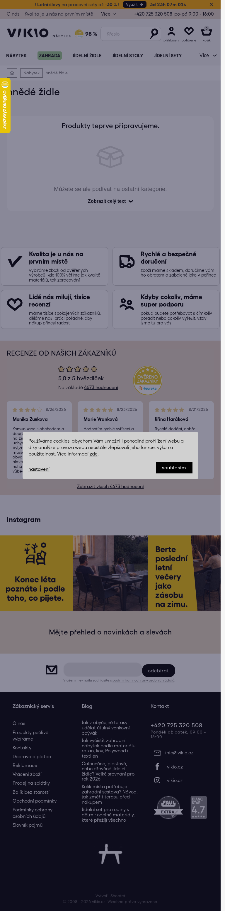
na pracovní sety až (77, 4)
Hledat (154, 34)
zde (94, 453)
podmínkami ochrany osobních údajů (143, 680)
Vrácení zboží (27, 774)
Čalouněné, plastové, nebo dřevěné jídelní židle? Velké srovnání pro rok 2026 (108, 771)
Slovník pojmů (27, 825)
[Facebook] (179, 766)
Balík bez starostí (31, 792)
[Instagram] (179, 780)
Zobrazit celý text (107, 201)
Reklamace (25, 765)
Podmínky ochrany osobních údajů (32, 813)
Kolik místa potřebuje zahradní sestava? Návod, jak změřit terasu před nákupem (110, 794)
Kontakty (22, 747)
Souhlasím (174, 467)
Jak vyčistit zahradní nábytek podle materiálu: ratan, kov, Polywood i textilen (109, 748)
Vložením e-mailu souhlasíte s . (119, 680)
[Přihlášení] (171, 34)
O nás (13, 13)
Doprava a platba (32, 756)
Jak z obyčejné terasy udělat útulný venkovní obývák (106, 727)
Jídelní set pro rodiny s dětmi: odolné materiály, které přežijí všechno (108, 814)
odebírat (158, 670)
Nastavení (39, 469)
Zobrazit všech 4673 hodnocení (110, 486)
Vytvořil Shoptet (110, 895)
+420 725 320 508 (153, 13)
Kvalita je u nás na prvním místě (59, 13)
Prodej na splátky (31, 783)
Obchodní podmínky (35, 800)
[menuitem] (16, 56)
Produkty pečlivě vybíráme (30, 735)
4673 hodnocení (101, 387)
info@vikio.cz (179, 752)
